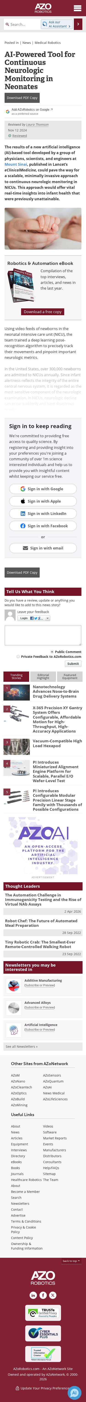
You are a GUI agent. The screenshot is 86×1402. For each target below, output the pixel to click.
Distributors (52, 1156)
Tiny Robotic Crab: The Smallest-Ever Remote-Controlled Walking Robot (40, 944)
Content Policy (22, 1238)
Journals (17, 1174)
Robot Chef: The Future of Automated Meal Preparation (41, 923)
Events (48, 1144)
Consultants (52, 1162)
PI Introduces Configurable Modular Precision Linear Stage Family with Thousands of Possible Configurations (57, 800)
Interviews (19, 1150)
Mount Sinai (16, 164)
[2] (16, 713)
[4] (16, 767)
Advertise (18, 1215)
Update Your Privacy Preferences (45, 1388)
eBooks (16, 1162)
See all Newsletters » (22, 1046)
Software (50, 1132)
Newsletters (20, 1203)
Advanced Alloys (38, 1002)
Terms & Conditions (26, 1221)
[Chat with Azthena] (74, 1393)
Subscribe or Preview (39, 985)
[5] (16, 796)
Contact (17, 1209)
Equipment (19, 1144)
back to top (70, 1261)
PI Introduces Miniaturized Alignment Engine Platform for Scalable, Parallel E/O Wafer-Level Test (55, 772)
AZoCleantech (21, 1087)
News (26, 42)
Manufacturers (54, 1150)
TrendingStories (16, 676)
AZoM (15, 1075)
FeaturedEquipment (70, 676)
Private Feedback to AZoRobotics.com (51, 656)
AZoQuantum (53, 1081)
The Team (50, 1180)
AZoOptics (19, 1093)
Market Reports (55, 1138)
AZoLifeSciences (55, 1099)
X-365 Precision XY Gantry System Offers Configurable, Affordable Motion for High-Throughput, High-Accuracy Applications (57, 719)
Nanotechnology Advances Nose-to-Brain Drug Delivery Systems (56, 691)
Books (15, 1168)
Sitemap (49, 1174)
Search (16, 1197)
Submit (73, 663)
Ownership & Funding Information (27, 1246)
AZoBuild (18, 1099)
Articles (16, 1138)
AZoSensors (52, 1075)
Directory (18, 1156)
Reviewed (19, 135)
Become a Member (25, 1191)
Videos (48, 1126)
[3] (16, 746)
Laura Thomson (37, 124)
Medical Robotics (48, 42)
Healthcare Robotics (26, 1180)
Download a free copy (42, 311)
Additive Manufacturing (43, 980)
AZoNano (18, 1081)
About (15, 1126)
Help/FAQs (51, 1168)
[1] (16, 692)
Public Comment (68, 652)
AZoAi (47, 1087)
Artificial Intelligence (41, 1025)
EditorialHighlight (43, 676)
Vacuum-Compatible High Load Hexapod (57, 743)
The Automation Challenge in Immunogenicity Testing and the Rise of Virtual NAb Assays (43, 899)
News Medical (54, 1093)
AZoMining (19, 1105)
